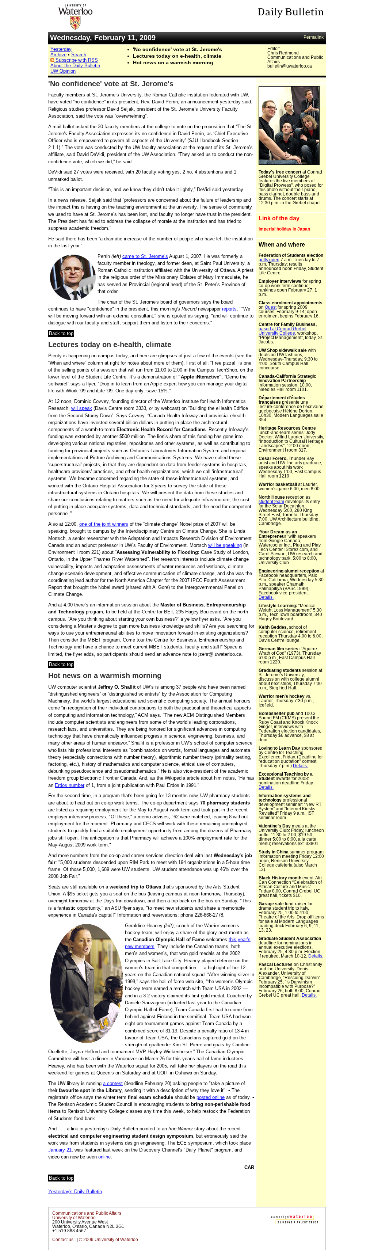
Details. (266, 597)
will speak (81, 408)
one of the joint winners (103, 524)
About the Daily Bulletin (75, 65)
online (104, 1157)
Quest (270, 307)
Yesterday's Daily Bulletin (75, 1191)
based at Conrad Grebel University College (282, 331)
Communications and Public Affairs (86, 1213)
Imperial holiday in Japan (284, 229)
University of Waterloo (74, 1217)
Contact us (62, 1239)
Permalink (314, 37)
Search (78, 54)
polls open (269, 260)
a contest (113, 1083)
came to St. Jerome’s (145, 256)
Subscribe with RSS (76, 60)
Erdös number (69, 785)
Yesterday (61, 49)
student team (271, 501)
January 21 (60, 1150)
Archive (58, 54)
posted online (210, 1097)
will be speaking (225, 545)
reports (229, 309)
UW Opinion (63, 71)
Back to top (61, 333)
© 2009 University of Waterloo (108, 1239)
